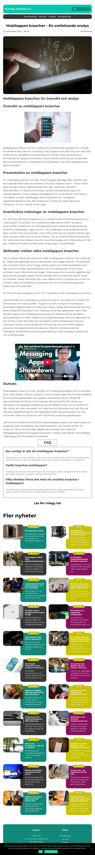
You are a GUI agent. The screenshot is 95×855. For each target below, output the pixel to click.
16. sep (33, 713)
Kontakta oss (64, 16)
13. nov (79, 553)
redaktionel (86, 31)
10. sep (79, 766)
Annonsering (30, 16)
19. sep (79, 686)
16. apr (79, 526)
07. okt (79, 660)
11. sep (33, 766)
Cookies (52, 16)
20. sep (33, 686)
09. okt (33, 660)
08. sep (79, 793)
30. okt (79, 580)
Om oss (42, 16)
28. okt (33, 606)
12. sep (33, 739)
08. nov (33, 580)
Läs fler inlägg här (47, 503)
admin (27, 31)
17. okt (78, 606)
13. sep (79, 713)
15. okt (33, 633)
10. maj (33, 526)
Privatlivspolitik (51, 851)
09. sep (33, 793)
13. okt (78, 633)
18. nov (33, 553)
